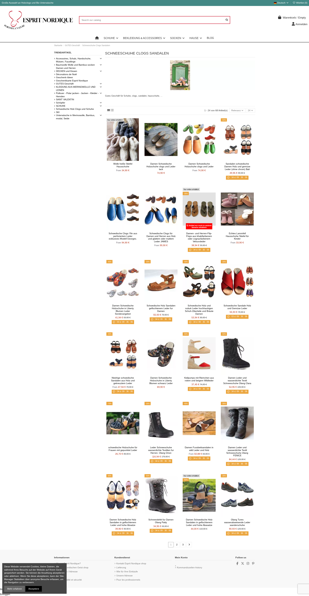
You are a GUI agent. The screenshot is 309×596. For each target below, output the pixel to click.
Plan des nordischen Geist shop (72, 567)
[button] (111, 38)
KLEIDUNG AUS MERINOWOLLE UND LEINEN (75, 88)
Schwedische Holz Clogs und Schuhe (75, 109)
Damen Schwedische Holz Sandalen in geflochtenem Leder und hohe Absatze (123, 522)
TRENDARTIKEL (63, 52)
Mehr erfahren (14, 588)
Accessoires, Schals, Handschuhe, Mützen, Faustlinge (73, 60)
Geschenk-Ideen (64, 77)
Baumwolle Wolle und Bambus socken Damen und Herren (75, 66)
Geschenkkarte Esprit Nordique (72, 80)
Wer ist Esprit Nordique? (68, 563)
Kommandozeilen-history (189, 567)
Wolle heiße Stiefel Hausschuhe (122, 165)
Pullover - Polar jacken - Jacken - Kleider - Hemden (77, 95)
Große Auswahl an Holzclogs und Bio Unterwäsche (27, 2)
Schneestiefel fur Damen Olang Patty (160, 521)
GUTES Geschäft (65, 83)
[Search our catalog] (226, 20)
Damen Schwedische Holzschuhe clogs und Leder (199, 165)
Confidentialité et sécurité (69, 579)
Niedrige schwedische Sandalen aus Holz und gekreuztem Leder (123, 380)
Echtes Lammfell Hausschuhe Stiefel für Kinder (237, 236)
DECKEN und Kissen (66, 71)
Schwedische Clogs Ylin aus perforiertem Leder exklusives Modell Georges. (123, 236)
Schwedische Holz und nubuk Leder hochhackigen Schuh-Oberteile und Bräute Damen (199, 309)
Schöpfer (60, 102)
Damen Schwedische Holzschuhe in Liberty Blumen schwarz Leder (161, 380)
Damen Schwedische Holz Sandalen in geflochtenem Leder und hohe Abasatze (199, 522)
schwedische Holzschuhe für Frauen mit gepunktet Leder (122, 448)
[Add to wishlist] (118, 159)
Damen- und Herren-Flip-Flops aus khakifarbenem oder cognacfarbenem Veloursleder (199, 237)
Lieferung (121, 567)
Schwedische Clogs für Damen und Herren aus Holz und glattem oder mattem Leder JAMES (161, 237)
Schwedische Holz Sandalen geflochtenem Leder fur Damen (161, 308)
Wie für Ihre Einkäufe (127, 571)
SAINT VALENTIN (65, 99)
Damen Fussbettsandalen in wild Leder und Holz (199, 448)
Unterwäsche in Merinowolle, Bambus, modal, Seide (75, 117)
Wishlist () (301, 2)
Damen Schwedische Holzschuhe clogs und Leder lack (160, 166)
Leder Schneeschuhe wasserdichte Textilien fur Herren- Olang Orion (161, 450)
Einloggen (5, 594)
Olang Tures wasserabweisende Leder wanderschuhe (237, 522)
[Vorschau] (127, 159)
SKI (58, 112)
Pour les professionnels (128, 579)
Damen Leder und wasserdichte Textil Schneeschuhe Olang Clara (237, 380)
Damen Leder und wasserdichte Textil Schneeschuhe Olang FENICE (237, 451)
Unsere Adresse (124, 575)
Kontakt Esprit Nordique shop (131, 563)
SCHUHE (60, 106)
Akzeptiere (33, 588)
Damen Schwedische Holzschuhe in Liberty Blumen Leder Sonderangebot (123, 309)
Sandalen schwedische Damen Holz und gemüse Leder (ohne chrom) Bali (237, 166)
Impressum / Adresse (67, 571)
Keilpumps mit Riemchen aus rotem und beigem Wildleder (199, 379)
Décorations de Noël (66, 74)
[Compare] (122, 159)
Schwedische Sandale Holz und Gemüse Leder (237, 307)
